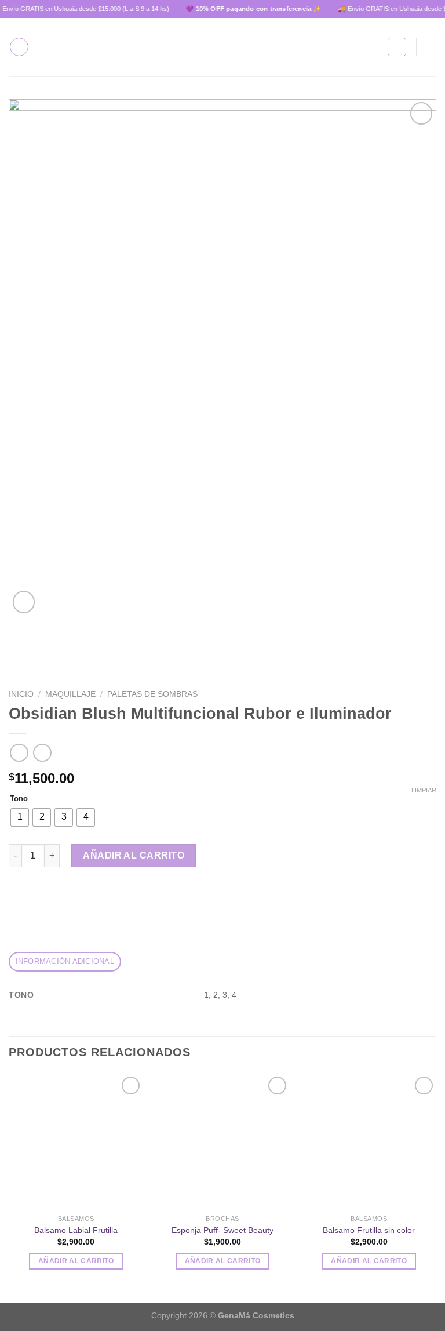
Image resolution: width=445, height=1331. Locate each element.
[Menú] (19, 47)
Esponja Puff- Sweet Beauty (222, 1230)
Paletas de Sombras (152, 694)
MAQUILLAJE (70, 694)
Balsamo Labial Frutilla (76, 1230)
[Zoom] (24, 602)
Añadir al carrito (133, 855)
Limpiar (423, 790)
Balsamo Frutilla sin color (369, 1230)
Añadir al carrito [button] (76, 1260)
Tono (19, 799)
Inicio (21, 694)
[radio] (19, 817)
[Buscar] (397, 47)
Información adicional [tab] (65, 961)
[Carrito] (430, 47)
